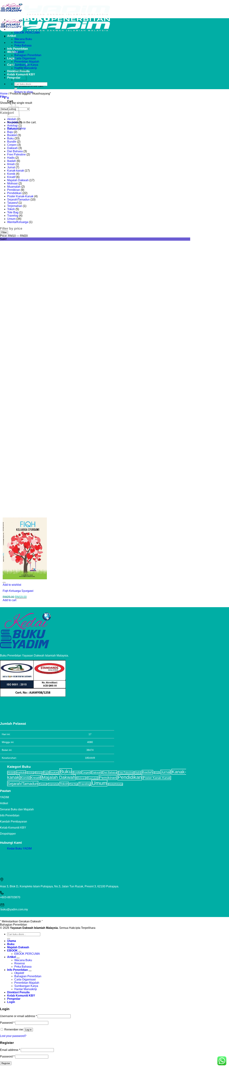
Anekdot (12, 122)
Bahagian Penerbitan (27, 55)
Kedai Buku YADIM (19, 848)
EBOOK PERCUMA (27, 32)
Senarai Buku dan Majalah (17, 809)
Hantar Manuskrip (25, 989)
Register (5, 1063)
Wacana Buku (23, 39)
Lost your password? (13, 1035)
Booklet (12, 135)
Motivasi (12, 183)
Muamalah (14, 186)
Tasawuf (12, 202)
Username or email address (18, 1016)
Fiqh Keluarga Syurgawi (18, 590)
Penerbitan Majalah (26, 61)
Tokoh (11, 209)
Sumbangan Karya (26, 64)
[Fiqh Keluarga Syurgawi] (25, 578)
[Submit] (15, 88)
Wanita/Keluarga (17, 222)
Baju (10, 131)
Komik (11, 173)
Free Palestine (16, 154)
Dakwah (12, 148)
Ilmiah (11, 164)
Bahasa (12, 128)
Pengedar (13, 77)
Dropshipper (8, 833)
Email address (10, 1049)
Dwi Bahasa (15, 151)
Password (7, 1022)
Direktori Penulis (18, 992)
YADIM (4, 797)
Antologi (12, 125)
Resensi (19, 42)
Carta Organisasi (25, 58)
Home (4, 93)
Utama (11, 19)
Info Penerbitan (17, 48)
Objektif (19, 51)
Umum (11, 218)
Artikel (11, 35)
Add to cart (9, 600)
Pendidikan (14, 193)
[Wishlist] (4, 582)
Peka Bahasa (22, 45)
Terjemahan (14, 205)
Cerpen (12, 144)
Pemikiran (13, 189)
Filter (4, 232)
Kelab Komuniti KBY (13, 827)
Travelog (12, 215)
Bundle (11, 141)
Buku (10, 22)
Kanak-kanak (15, 170)
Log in (28, 1029)
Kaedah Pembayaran (13, 821)
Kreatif (11, 177)
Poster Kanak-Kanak (20, 196)
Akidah (11, 119)
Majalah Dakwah (18, 26)
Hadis (11, 157)
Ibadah (11, 160)
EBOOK (12, 29)
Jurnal (11, 167)
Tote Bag (12, 212)
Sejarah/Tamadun (18, 199)
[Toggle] (19, 951)
